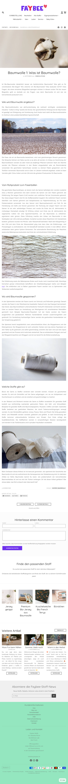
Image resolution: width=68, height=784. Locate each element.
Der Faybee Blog (13, 27)
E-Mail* (37, 523)
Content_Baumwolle (58, 488)
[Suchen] (3, 12)
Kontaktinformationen (34, 773)
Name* (4, 523)
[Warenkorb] (65, 12)
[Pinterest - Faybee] (65, 27)
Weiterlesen (11, 673)
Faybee (9, 771)
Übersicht (60, 630)
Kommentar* (6, 530)
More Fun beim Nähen (11, 647)
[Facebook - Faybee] (58, 27)
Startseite (5, 27)
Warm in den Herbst (56, 647)
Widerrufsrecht (29, 771)
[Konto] (62, 12)
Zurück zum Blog (34, 508)
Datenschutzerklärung (41, 771)
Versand (55, 771)
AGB (50, 771)
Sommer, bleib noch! (34, 647)
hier (3, 286)
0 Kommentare (6, 488)
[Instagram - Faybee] (61, 27)
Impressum (62, 771)
